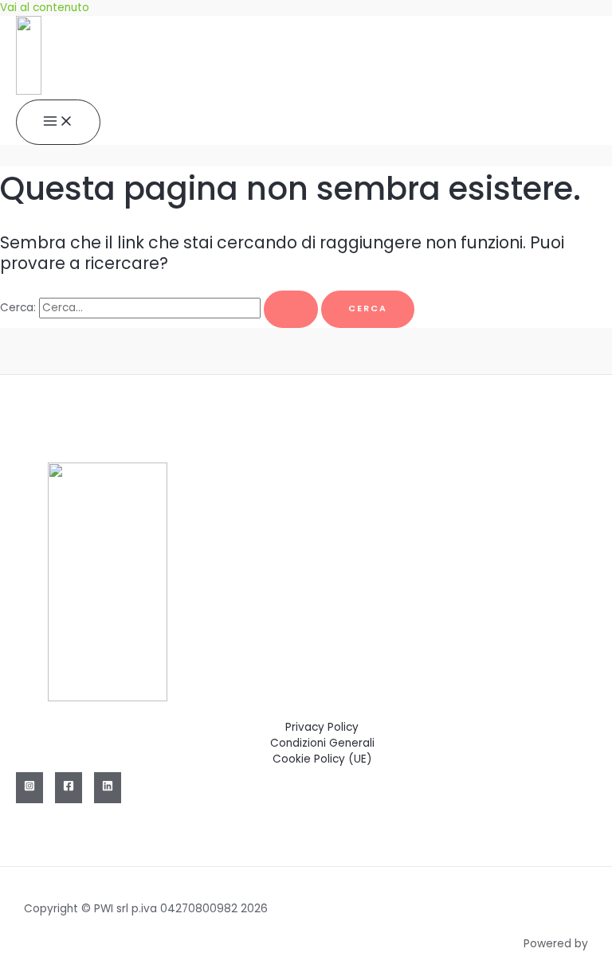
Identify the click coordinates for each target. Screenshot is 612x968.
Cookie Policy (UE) (322, 759)
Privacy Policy (322, 727)
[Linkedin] (107, 787)
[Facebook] (68, 787)
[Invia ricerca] (291, 309)
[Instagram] (29, 787)
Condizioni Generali (322, 743)
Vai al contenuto (44, 7)
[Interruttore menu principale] (58, 122)
